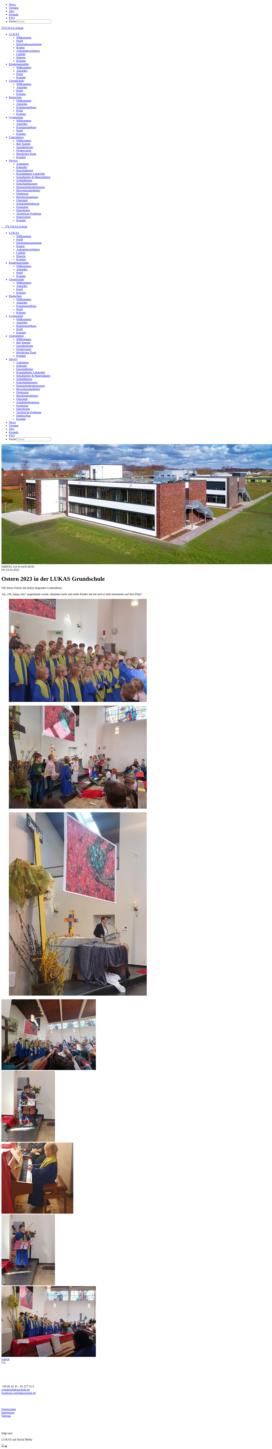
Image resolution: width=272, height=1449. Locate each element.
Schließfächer (24, 180)
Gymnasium (16, 117)
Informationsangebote (29, 44)
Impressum (7, 1412)
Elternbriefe (23, 210)
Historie (21, 57)
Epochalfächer (24, 170)
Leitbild (20, 54)
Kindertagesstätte (19, 64)
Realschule (15, 97)
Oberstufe (22, 200)
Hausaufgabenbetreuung (30, 187)
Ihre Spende (23, 143)
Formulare (22, 207)
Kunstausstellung (26, 107)
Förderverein (23, 150)
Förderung (22, 193)
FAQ (12, 17)
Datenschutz (23, 217)
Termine (14, 7)
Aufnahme (22, 163)
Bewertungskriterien (28, 190)
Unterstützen (16, 137)
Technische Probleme (28, 213)
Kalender (21, 167)
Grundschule (16, 80)
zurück (5, 1359)
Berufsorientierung (27, 197)
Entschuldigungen (26, 183)
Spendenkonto (24, 147)
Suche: (13, 21)
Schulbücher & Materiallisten (33, 177)
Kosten (20, 47)
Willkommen (23, 37)
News (12, 4)
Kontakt (13, 14)
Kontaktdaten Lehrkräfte (30, 173)
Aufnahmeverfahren (28, 50)
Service (13, 160)
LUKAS (14, 34)
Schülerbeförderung (27, 203)
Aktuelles (21, 70)
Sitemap (6, 1415)
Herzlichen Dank (26, 153)
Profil (19, 40)
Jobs (11, 11)
